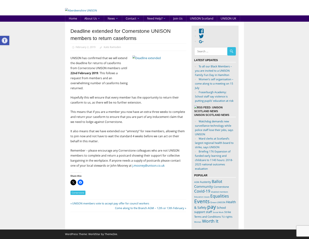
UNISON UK (228, 18)
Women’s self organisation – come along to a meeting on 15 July (214, 83)
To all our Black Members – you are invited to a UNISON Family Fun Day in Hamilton (213, 70)
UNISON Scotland (201, 18)
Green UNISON (217, 202)
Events (202, 201)
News (111, 18)
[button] (4, 40)
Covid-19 (202, 191)
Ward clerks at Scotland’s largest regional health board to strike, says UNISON (214, 143)
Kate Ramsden (112, 47)
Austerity (205, 182)
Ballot (217, 181)
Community (203, 186)
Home (73, 18)
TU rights (227, 216)
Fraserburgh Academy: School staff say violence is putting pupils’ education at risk (214, 96)
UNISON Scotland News (211, 114)
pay (211, 206)
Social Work (218, 212)
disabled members (219, 191)
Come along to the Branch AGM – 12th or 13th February (149, 208)
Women (197, 222)
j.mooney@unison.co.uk (148, 166)
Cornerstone (78, 192)
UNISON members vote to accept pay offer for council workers (110, 203)
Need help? (155, 18)
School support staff (210, 209)
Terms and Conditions (207, 216)
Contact (131, 18)
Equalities (219, 196)
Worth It (210, 221)
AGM (196, 182)
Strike (227, 212)
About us (90, 18)
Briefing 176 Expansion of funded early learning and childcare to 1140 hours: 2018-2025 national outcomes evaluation (214, 160)
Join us (178, 18)
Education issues (202, 197)
